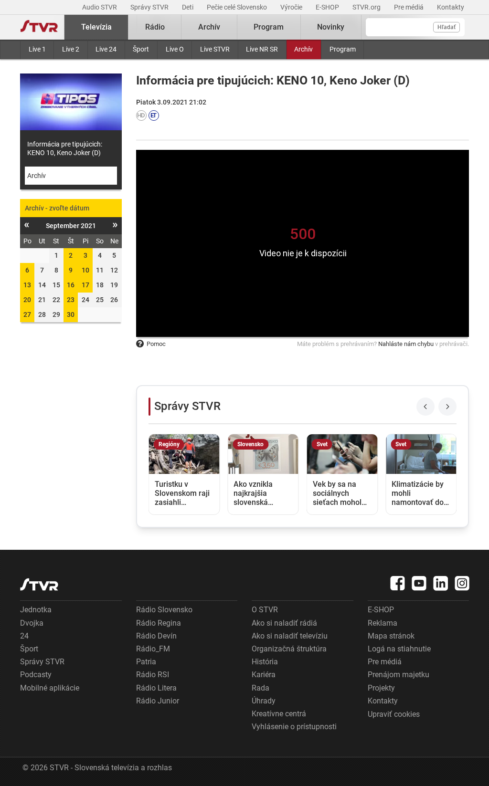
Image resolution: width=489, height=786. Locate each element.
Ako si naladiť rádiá (284, 623)
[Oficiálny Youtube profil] (419, 583)
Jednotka (36, 609)
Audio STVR (100, 7)
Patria (146, 661)
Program (343, 49)
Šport (141, 49)
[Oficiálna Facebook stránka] (397, 583)
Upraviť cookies (394, 714)
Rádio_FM (153, 648)
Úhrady (264, 700)
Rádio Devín (156, 635)
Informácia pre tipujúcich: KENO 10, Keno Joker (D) (64, 148)
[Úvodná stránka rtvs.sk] (39, 27)
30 (70, 314)
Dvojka (31, 623)
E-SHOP (328, 7)
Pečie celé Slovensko (237, 7)
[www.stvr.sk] (39, 584)
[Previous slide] (425, 407)
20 (27, 300)
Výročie (292, 7)
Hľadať (446, 27)
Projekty (381, 687)
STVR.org (367, 7)
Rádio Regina (158, 623)
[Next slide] (447, 407)
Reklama (382, 623)
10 (85, 270)
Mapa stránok (391, 635)
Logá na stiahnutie (399, 648)
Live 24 (106, 49)
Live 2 (70, 49)
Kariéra (264, 674)
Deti (188, 7)
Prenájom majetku (398, 674)
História (265, 661)
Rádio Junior (157, 700)
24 (24, 635)
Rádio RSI (152, 674)
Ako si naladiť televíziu (290, 635)
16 (70, 285)
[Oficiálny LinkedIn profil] (440, 583)
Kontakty (450, 7)
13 (27, 285)
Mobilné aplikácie (49, 687)
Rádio (155, 26)
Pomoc (156, 343)
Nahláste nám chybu (406, 343)
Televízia (96, 26)
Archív (303, 49)
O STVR (265, 609)
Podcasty (36, 674)
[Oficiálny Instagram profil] (462, 583)
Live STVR (215, 49)
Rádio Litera (156, 687)
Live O (175, 49)
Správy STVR (150, 7)
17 (85, 285)
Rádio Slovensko (164, 609)
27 (27, 314)
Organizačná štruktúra (289, 648)
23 (70, 300)
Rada (260, 687)
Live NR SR (262, 49)
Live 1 (37, 49)
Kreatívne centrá (279, 713)
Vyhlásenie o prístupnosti (294, 726)
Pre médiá (409, 7)
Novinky (330, 26)
